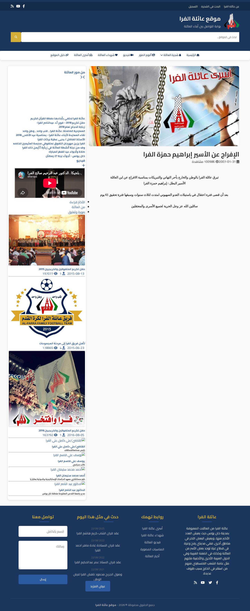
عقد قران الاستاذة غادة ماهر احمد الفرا (97, 547)
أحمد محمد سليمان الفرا (70, 475)
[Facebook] (24, 6)
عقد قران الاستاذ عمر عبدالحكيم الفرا (97, 562)
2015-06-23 (76, 348)
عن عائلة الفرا (231, 6)
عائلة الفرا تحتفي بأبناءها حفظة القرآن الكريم (57, 118)
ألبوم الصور (145, 55)
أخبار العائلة (152, 556)
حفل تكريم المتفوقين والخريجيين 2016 (62, 430)
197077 (48, 273)
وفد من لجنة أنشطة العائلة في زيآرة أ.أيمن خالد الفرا (53, 147)
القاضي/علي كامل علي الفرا (68, 446)
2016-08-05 (76, 435)
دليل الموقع (58, 55)
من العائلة (78, 207)
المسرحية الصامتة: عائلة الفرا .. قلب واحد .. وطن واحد (54, 131)
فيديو (126, 55)
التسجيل (193, 6)
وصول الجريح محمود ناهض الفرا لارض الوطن (97, 576)
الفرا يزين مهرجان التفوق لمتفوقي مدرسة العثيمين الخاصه (49, 143)
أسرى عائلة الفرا (152, 528)
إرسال (43, 579)
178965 (48, 348)
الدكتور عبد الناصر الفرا (72, 490)
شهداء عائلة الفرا (152, 535)
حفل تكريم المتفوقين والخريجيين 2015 (62, 269)
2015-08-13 (76, 273)
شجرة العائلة (171, 55)
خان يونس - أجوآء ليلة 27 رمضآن (65, 156)
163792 (48, 435)
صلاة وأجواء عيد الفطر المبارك (67, 151)
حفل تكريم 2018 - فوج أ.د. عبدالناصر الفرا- (61, 122)
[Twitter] (210, 582)
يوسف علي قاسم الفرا (71, 461)
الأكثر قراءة (77, 202)
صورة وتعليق (76, 212)
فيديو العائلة (152, 542)
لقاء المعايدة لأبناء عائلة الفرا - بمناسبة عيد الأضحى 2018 (50, 135)
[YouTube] (18, 6)
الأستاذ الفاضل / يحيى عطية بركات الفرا (61, 139)
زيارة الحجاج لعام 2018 (72, 126)
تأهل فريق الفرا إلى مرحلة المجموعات (62, 343)
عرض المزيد (97, 586)
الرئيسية (191, 55)
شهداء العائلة (106, 55)
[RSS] (12, 6)
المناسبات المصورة (152, 549)
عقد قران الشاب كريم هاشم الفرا (97, 533)
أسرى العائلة (81, 55)
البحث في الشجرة (210, 6)
